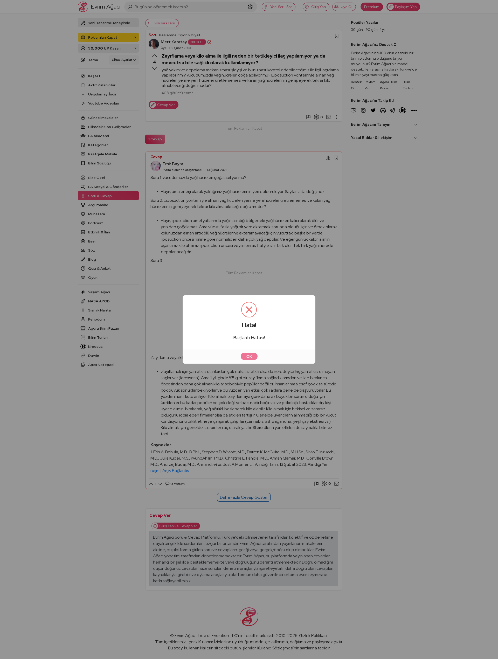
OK (249, 356)
